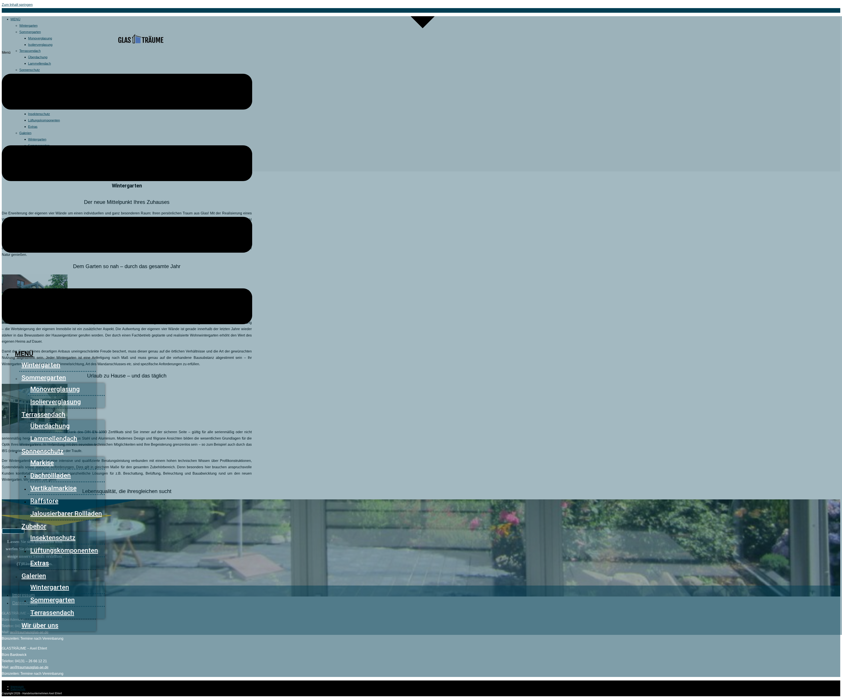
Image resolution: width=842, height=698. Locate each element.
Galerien (33, 576)
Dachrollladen (50, 475)
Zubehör (33, 526)
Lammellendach (53, 438)
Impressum (17, 686)
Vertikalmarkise (53, 488)
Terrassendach (43, 414)
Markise (42, 463)
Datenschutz (18, 689)
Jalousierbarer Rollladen (66, 513)
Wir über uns (39, 625)
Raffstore (44, 501)
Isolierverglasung (55, 402)
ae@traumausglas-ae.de (29, 667)
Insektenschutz (52, 537)
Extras (39, 563)
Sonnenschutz (42, 451)
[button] (127, 197)
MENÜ (24, 353)
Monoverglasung (55, 389)
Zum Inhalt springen (17, 5)
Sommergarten (43, 377)
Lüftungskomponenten (64, 550)
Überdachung (50, 426)
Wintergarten (40, 365)
